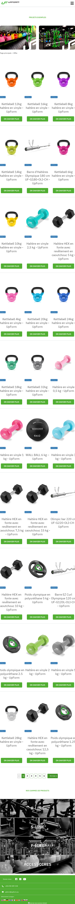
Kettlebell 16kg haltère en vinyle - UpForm (37, 107)
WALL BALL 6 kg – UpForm (37, 457)
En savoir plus (11, 119)
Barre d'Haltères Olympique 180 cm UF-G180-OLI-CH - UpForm (37, 177)
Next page (52, 776)
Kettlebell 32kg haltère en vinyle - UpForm (37, 390)
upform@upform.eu (12, 892)
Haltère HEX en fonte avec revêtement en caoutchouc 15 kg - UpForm (37, 526)
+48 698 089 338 (11, 886)
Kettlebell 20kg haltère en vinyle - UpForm (37, 323)
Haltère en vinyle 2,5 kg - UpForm (37, 245)
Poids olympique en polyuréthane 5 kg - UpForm (37, 598)
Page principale (5, 53)
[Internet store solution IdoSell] (37, 903)
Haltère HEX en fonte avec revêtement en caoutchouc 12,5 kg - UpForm (37, 745)
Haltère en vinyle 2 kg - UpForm (37, 672)
